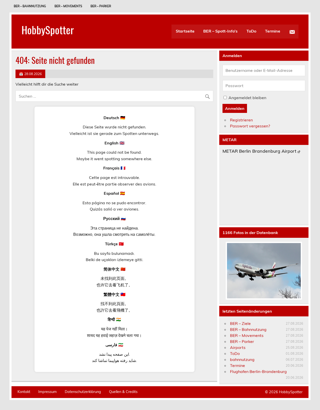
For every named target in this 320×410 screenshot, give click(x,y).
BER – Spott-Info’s (220, 31)
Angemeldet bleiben (247, 97)
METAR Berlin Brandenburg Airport (259, 151)
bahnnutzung (242, 359)
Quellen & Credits (123, 391)
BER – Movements (68, 6)
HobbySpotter (48, 29)
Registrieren (241, 119)
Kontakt (24, 391)
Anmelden (234, 108)
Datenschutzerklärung (83, 391)
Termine (272, 31)
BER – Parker (100, 6)
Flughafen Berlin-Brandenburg (258, 371)
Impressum (47, 391)
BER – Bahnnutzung (30, 6)
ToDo (251, 31)
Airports (238, 347)
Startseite (185, 31)
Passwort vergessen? (250, 125)
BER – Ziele (240, 323)
